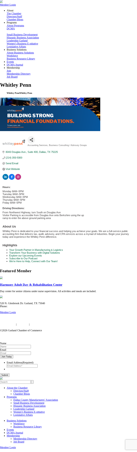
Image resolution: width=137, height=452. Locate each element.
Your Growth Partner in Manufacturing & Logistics (36, 249)
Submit (4, 375)
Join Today (6, 356)
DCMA (11, 28)
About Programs (15, 25)
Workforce (12, 55)
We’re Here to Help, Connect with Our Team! (33, 261)
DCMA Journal (15, 64)
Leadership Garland (17, 40)
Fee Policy (22, 324)
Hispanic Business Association (23, 37)
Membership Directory (19, 73)
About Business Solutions (20, 52)
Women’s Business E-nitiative (22, 43)
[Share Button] (31, 140)
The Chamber (14, 13)
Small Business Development (22, 34)
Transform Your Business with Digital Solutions (34, 252)
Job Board (12, 76)
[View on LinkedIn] (5, 178)
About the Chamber (17, 387)
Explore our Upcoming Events (25, 255)
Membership (13, 435)
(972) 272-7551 (16, 306)
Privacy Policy (7, 324)
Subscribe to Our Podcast (23, 258)
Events (10, 61)
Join (9, 70)
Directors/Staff (14, 16)
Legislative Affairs (16, 46)
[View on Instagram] (18, 178)
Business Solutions (17, 420)
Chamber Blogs (15, 19)
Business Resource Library (21, 58)
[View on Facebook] (12, 178)
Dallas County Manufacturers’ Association (35, 399)
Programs (12, 396)
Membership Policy (40, 324)
